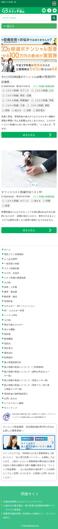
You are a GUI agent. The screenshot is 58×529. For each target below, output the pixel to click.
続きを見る (29, 135)
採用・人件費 (10, 287)
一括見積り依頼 (11, 263)
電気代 (7, 343)
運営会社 (8, 352)
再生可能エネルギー (13, 324)
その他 (7, 282)
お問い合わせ (10, 398)
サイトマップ (10, 407)
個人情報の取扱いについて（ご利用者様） (24, 366)
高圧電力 (8, 348)
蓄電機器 (8, 338)
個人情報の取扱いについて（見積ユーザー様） (26, 380)
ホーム (7, 249)
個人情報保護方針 (12, 362)
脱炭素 (7, 333)
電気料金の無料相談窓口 (16, 393)
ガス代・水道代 (11, 273)
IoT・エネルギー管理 (14, 310)
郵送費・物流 (10, 296)
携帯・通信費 (10, 291)
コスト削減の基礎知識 (43, 86)
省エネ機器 (9, 329)
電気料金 (8, 301)
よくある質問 (10, 258)
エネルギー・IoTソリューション (19, 305)
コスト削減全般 (11, 268)
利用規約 (8, 357)
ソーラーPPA (10, 315)
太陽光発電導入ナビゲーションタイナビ (22, 501)
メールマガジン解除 (13, 403)
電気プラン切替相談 (13, 254)
